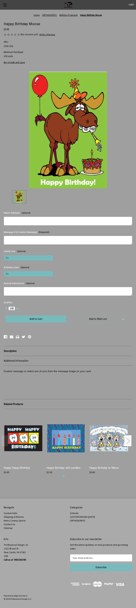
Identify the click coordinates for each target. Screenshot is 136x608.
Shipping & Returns (14, 516)
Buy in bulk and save (14, 62)
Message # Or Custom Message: (26, 232)
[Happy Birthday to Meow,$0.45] (109, 438)
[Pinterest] (29, 336)
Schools (74, 513)
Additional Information (16, 360)
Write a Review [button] (47, 34)
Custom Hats (10, 513)
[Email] (11, 336)
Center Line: (15, 251)
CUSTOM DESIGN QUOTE (82, 516)
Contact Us (9, 524)
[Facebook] (5, 336)
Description (10, 351)
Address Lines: (16, 267)
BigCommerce (20, 595)
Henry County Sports (15, 520)
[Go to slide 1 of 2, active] (63, 476)
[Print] (17, 336)
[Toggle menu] (5, 5)
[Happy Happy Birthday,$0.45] (23, 438)
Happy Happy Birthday (17, 467)
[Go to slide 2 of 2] (69, 476)
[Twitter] (23, 336)
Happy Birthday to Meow (104, 467)
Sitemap (8, 528)
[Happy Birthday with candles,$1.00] (66, 438)
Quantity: (8, 302)
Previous (4, 440)
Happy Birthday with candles (63, 467)
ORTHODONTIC (77, 520)
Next (127, 440)
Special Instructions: (19, 283)
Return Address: (17, 213)
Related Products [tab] (13, 404)
